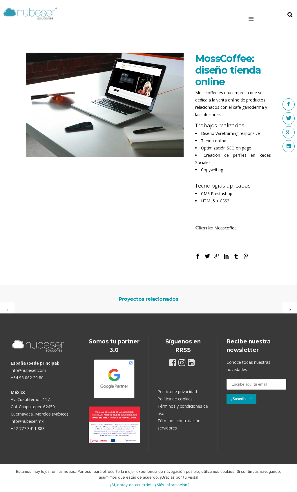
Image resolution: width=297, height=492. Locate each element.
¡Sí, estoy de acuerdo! (131, 484)
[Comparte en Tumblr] (236, 256)
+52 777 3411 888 (28, 428)
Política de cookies (175, 399)
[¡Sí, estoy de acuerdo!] (290, 478)
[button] (259, 19)
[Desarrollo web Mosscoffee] (105, 105)
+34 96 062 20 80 (27, 377)
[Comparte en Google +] (217, 256)
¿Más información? (172, 484)
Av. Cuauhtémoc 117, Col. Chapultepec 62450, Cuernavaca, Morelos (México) (39, 407)
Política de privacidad (177, 391)
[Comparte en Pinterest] (245, 256)
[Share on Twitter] (207, 256)
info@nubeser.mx (27, 421)
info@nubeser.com (28, 370)
